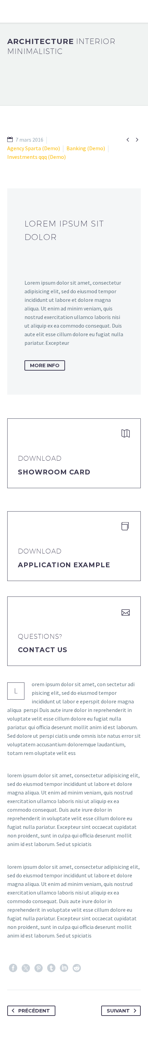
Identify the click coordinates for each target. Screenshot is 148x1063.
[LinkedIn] (64, 968)
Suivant (118, 1011)
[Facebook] (13, 968)
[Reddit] (77, 968)
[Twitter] (26, 968)
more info (45, 365)
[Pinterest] (38, 968)
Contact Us (42, 650)
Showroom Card (54, 472)
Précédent (34, 1011)
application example (64, 565)
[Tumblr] (51, 968)
